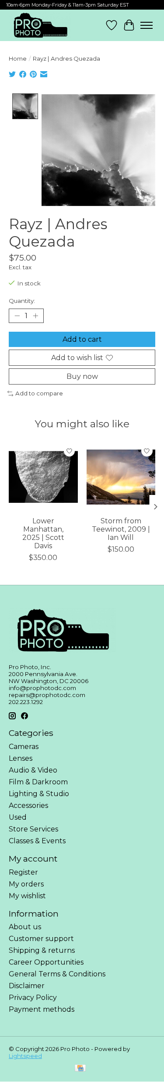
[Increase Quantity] (35, 315)
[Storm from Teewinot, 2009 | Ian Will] (121, 477)
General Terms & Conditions (57, 974)
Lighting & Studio (39, 794)
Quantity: (22, 300)
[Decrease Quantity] (17, 315)
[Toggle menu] (146, 25)
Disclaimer (27, 986)
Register (23, 872)
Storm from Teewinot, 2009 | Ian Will (121, 529)
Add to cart (82, 339)
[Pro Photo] (40, 25)
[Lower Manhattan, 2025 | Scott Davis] (43, 477)
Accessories (28, 805)
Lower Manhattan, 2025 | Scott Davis (43, 533)
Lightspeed (25, 1055)
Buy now (82, 376)
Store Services (33, 829)
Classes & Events (37, 841)
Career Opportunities (46, 962)
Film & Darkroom (38, 782)
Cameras (23, 746)
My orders (26, 884)
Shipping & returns (42, 950)
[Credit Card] (80, 1069)
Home (18, 58)
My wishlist (27, 896)
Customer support (41, 938)
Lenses (20, 758)
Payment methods (41, 1009)
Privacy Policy (33, 997)
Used (18, 817)
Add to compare (39, 393)
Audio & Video (33, 770)
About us (25, 927)
